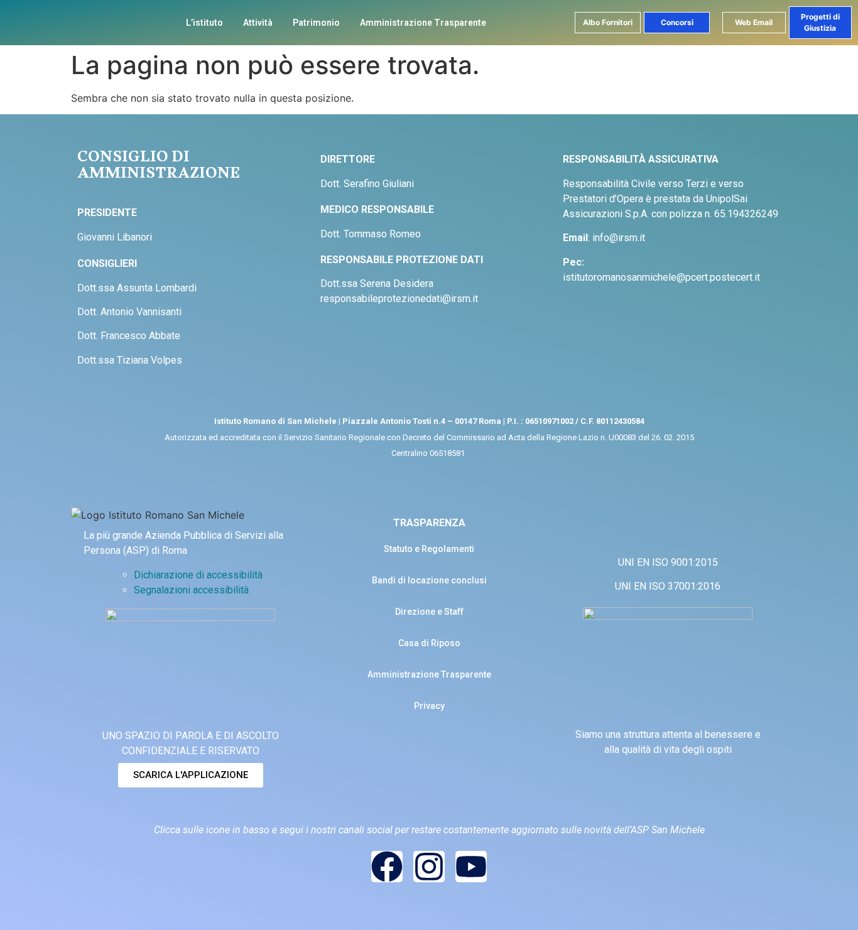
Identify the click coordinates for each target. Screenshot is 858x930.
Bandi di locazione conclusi (429, 580)
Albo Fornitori (608, 22)
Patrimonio (316, 23)
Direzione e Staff (429, 612)
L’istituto (204, 23)
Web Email (754, 22)
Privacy (429, 706)
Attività (258, 23)
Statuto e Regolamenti (429, 549)
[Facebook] (387, 866)
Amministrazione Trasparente (423, 23)
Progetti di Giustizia (820, 22)
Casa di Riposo (429, 643)
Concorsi (677, 22)
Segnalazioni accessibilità (191, 590)
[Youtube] (471, 866)
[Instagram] (429, 866)
